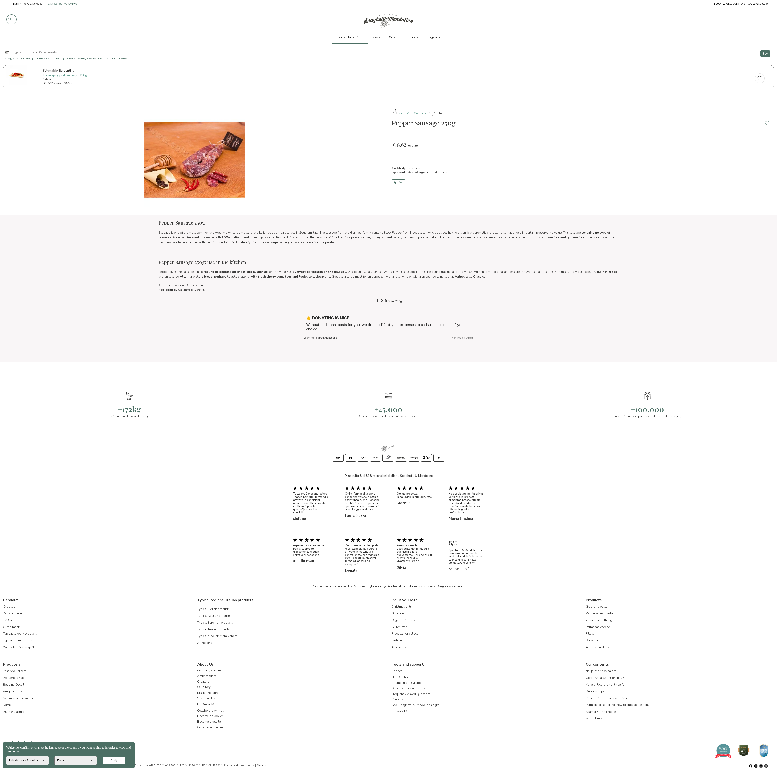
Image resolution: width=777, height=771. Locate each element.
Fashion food (400, 640)
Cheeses (9, 607)
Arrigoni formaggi (15, 691)
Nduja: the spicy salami (601, 671)
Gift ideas (398, 613)
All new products (597, 647)
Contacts (397, 699)
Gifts (392, 37)
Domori (8, 705)
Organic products (403, 620)
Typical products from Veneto (217, 636)
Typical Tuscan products (213, 629)
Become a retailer (209, 722)
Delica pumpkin (596, 691)
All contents (594, 718)
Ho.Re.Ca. (204, 704)
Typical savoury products (20, 634)
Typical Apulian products (214, 616)
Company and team (210, 670)
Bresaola (592, 640)
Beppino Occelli (14, 685)
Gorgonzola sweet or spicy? (605, 678)
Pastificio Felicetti (15, 671)
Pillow (590, 634)
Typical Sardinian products (215, 623)
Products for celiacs (405, 634)
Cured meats (12, 627)
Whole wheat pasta (599, 613)
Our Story (204, 687)
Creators (203, 682)
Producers (411, 37)
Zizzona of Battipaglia (600, 620)
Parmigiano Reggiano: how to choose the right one (619, 705)
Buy (765, 54)
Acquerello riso (13, 678)
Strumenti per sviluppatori (409, 683)
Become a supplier (210, 716)
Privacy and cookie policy (239, 765)
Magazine (433, 37)
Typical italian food (350, 37)
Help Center (400, 677)
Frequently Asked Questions (411, 694)
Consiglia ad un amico (212, 727)
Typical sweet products (19, 640)
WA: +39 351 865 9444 (759, 4)
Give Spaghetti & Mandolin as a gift (415, 705)
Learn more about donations (320, 337)
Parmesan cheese (598, 627)
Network (398, 711)
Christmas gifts (402, 607)
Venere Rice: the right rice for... (606, 685)
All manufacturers (15, 712)
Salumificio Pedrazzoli (18, 698)
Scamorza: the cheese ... (602, 712)
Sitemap (262, 765)
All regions (204, 643)
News (376, 37)
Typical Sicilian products (213, 609)
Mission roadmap (208, 693)
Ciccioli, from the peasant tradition (609, 698)
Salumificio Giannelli (412, 113)
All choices (399, 647)
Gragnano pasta (596, 607)
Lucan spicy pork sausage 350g (65, 75)
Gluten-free (400, 627)
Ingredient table (402, 172)
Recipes (397, 671)
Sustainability (206, 698)
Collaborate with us (210, 711)
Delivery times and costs (408, 688)
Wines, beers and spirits (19, 647)
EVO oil (8, 620)
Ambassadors (206, 676)
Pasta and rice (12, 613)
